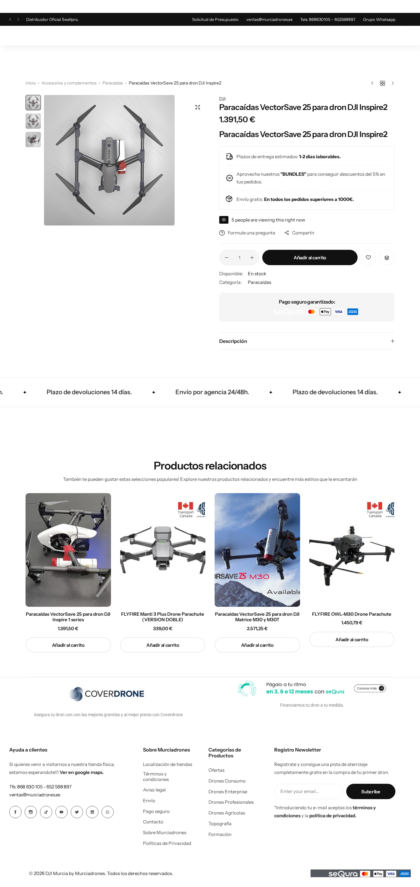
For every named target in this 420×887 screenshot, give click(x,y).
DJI (222, 99)
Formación (220, 834)
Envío (149, 800)
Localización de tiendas (167, 764)
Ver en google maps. (82, 772)
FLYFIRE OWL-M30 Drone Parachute (351, 614)
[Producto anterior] (373, 83)
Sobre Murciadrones (164, 832)
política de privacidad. (332, 815)
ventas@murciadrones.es (269, 19)
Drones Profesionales (231, 802)
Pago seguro (156, 811)
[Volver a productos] (382, 83)
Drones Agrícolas (226, 813)
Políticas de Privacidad (167, 843)
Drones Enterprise (227, 792)
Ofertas (216, 770)
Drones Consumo (227, 781)
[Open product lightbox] (197, 107)
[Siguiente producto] (391, 83)
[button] (10, 19)
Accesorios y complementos (69, 83)
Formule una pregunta (251, 233)
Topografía (220, 823)
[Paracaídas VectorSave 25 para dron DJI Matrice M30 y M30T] (257, 550)
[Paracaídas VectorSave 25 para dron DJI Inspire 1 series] (68, 550)
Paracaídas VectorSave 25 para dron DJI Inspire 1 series (68, 616)
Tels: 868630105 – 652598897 (327, 19)
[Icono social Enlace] (15, 812)
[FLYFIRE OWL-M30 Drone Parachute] (352, 550)
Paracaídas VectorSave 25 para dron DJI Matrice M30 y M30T (257, 616)
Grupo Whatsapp (379, 19)
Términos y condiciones (156, 776)
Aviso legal (154, 790)
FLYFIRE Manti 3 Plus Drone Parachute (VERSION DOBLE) (162, 616)
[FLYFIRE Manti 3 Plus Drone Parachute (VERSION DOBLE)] (163, 550)
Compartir (303, 233)
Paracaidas (112, 83)
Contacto (153, 822)
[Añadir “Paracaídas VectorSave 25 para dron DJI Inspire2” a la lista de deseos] (368, 257)
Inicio (31, 83)
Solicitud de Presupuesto (215, 19)
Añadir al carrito (310, 258)
